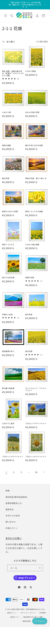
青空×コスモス (8, 244)
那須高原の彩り (8, 351)
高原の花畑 (29, 277)
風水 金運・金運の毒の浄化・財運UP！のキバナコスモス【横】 (13, 73)
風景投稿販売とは (14, 503)
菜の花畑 (28, 314)
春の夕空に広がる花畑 (34, 145)
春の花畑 (5, 178)
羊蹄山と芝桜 (7, 314)
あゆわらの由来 (13, 515)
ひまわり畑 (6, 112)
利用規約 (42, 613)
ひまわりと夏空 (8, 423)
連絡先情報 (26, 621)
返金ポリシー (12, 613)
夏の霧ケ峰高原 (8, 388)
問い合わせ (11, 521)
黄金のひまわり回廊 (10, 211)
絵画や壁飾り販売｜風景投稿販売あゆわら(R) (28, 609)
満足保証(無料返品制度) (16, 497)
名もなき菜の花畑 (32, 112)
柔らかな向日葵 (8, 277)
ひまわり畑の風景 (32, 244)
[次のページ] (44, 472)
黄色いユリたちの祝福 (34, 211)
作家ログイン (12, 528)
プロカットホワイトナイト (35, 423)
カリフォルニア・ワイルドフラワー (35, 389)
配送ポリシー (15, 617)
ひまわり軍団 (30, 71)
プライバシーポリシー (28, 613)
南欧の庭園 (6, 145)
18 (36, 472)
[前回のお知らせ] (5, 5)
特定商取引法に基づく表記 (33, 617)
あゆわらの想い (14, 538)
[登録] (40, 568)
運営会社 (10, 509)
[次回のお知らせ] (45, 5)
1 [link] (6, 472)
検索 (8, 490)
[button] (5, 16)
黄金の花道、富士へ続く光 (35, 178)
